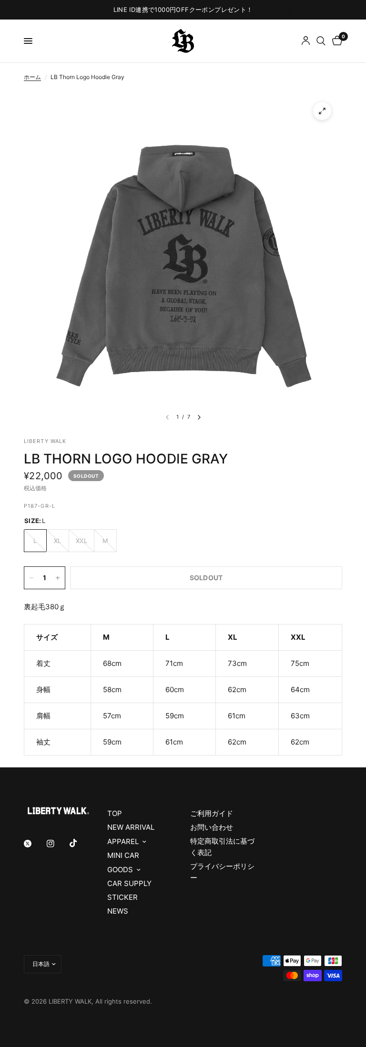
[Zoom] (322, 111)
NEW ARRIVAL (130, 827)
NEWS (117, 911)
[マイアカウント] (305, 41)
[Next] (199, 417)
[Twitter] (34, 843)
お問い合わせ (211, 827)
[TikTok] (80, 843)
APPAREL (123, 841)
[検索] (321, 41)
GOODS (120, 869)
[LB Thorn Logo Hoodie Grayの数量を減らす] (31, 578)
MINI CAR (123, 855)
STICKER (122, 897)
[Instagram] (57, 843)
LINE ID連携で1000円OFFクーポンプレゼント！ (183, 9)
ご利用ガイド (211, 813)
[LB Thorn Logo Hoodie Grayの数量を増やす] (58, 578)
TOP (114, 813)
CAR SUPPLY (129, 883)
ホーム (32, 77)
